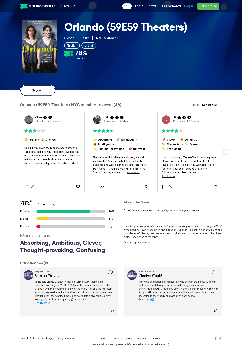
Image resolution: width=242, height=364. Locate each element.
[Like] (113, 310)
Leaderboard (171, 6)
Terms (128, 338)
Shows (152, 6)
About (139, 6)
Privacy (141, 338)
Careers (156, 338)
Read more (41, 303)
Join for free (208, 6)
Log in (188, 6)
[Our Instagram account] (220, 338)
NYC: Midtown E (107, 38)
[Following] (110, 272)
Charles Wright (47, 275)
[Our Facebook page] (216, 338)
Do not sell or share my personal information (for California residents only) (131, 344)
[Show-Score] (37, 6)
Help (116, 338)
